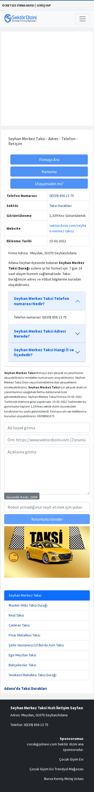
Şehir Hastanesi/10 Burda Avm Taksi (36, 645)
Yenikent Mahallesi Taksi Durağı (32, 675)
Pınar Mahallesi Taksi (24, 635)
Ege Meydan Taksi (22, 655)
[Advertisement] (47, 78)
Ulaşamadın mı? (49, 183)
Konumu (49, 171)
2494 (33, 497)
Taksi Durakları (60, 205)
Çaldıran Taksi (19, 625)
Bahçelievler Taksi (22, 665)
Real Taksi (16, 615)
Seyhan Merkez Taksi (25, 595)
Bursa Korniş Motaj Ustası (64, 778)
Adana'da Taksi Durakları (25, 688)
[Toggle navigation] (82, 19)
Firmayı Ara (49, 159)
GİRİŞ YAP (44, 5)
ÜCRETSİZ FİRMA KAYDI (18, 5)
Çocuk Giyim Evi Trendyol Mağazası (57, 769)
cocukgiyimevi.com (42, 744)
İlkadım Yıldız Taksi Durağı (28, 605)
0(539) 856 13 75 (61, 195)
